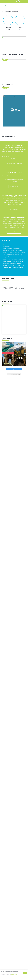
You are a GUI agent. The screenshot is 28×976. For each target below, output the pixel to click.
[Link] (1, 1)
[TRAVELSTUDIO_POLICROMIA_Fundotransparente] (11, 6)
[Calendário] (8, 23)
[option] (8, 23)
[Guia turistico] (14, 111)
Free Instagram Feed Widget (14, 374)
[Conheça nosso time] (20, 23)
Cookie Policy (14, 974)
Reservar (5, 88)
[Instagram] (7, 1)
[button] (15, 1)
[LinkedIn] (9, 1)
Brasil (14, 331)
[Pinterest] (11, 1)
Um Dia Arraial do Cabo (7, 84)
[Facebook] (4, 1)
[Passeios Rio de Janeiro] (14, 44)
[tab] (10, 271)
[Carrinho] (25, 6)
